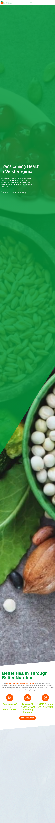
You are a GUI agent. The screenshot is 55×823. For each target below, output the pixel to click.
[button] (31, 3)
